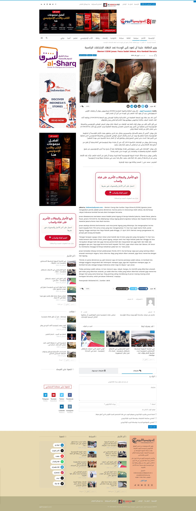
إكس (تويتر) (55, 450)
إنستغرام (56, 472)
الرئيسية (136, 4)
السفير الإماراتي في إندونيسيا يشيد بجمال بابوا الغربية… (78, 473)
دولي (62, 38)
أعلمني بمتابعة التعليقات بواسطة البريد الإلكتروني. (137, 418)
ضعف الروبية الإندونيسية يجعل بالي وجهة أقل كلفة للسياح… (78, 453)
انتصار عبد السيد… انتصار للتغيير (56, 334)
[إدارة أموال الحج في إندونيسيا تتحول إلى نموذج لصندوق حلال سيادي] (71, 289)
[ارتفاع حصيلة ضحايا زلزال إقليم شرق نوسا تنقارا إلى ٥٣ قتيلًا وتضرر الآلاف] (71, 298)
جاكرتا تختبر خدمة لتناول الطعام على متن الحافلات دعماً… (78, 443)
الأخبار (143, 38)
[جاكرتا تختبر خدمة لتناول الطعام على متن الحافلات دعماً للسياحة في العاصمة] (92, 444)
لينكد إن (57, 445)
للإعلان (124, 4)
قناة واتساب (55, 461)
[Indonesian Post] (111, 5)
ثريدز (57, 478)
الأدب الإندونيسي (86, 38)
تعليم (75, 38)
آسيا (68, 38)
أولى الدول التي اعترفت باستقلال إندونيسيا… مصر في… (55, 279)
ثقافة (129, 38)
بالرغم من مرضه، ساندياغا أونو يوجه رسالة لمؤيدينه (137, 314)
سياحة (121, 38)
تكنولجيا (113, 38)
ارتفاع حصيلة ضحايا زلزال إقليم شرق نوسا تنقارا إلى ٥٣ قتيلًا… (53, 297)
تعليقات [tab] (136, 370)
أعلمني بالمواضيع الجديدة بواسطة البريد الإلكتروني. (137, 422)
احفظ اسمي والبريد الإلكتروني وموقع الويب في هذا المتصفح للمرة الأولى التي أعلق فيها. (125, 414)
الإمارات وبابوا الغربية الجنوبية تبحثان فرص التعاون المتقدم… (79, 484)
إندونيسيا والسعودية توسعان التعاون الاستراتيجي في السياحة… (78, 464)
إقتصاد (104, 38)
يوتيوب (57, 456)
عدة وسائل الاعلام (85, 4)
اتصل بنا (130, 4)
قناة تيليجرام (55, 467)
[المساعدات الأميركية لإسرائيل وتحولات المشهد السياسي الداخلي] (71, 354)
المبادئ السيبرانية (96, 4)
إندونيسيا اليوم (83, 55)
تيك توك (57, 483)
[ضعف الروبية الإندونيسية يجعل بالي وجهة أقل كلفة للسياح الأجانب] (92, 454)
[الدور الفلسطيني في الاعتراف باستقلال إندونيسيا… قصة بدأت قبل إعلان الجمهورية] (118, 339)
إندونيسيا (90, 55)
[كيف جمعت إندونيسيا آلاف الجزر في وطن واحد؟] (71, 328)
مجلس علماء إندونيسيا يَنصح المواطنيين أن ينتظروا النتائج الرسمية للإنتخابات (98, 315)
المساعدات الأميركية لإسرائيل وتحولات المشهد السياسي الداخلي (54, 352)
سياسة (136, 38)
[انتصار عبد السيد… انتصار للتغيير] (71, 336)
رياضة (98, 38)
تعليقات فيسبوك (98, 370)
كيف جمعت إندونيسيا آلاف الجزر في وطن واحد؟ (53, 326)
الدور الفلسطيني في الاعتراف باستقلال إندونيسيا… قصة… (53, 270)
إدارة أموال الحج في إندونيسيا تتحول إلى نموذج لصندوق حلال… (53, 288)
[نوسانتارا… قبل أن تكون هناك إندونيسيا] (71, 319)
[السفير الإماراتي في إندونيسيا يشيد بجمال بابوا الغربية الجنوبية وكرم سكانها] (92, 474)
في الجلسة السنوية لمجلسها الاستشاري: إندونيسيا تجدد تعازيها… (53, 262)
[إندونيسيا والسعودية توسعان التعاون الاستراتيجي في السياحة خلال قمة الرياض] (92, 464)
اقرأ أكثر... (143, 480)
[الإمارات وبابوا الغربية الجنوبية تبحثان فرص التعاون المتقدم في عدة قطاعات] (92, 484)
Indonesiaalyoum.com (94, 207)
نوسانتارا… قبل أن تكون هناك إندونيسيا (53, 316)
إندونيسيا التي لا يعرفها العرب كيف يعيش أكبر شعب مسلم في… (54, 344)
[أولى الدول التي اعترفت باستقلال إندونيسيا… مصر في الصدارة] (92, 339)
